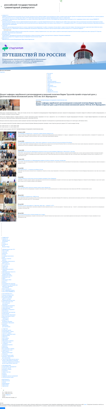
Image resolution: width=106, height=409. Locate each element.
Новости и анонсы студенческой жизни (28, 27)
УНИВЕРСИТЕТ (5, 237)
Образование (15, 28)
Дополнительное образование (37, 23)
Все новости (50, 73)
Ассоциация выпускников (81, 16)
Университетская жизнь (52, 91)
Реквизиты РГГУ (68, 28)
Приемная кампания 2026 (8, 21)
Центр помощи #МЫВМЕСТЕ (93, 19)
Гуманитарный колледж (97, 21)
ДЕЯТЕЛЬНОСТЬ (5, 379)
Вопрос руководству (69, 19)
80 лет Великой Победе (41, 16)
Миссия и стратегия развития (97, 16)
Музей (88, 16)
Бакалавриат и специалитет (8, 309)
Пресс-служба (60, 16)
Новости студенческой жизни (8, 334)
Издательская (31, 39)
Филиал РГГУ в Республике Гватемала (78, 23)
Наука (48, 83)
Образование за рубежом (43, 28)
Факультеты (54, 16)
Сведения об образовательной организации (12, 16)
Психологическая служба (78, 31)
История (65, 16)
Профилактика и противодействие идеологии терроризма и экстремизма (10, 286)
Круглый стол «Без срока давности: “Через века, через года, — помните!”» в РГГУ (36, 205)
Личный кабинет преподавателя (9, 35)
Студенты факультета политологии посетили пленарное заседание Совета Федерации (37, 178)
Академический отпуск (44, 31)
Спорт (48, 87)
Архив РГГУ (44, 19)
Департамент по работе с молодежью (45, 27)
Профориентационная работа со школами (33, 21)
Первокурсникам (15, 27)
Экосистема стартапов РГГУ (90, 31)
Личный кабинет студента (59, 27)
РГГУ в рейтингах (6, 17)
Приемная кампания (51, 81)
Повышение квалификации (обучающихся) (28, 28)
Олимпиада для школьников (8, 305)
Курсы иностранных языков (50, 23)
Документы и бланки (30, 35)
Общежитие (17, 31)
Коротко (49, 77)
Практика (99, 31)
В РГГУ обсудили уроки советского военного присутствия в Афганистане (34, 187)
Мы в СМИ (49, 80)
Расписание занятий (6, 27)
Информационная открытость (57, 17)
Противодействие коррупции (57, 19)
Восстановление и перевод (33, 31)
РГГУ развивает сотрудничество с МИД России (28, 196)
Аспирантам (69, 31)
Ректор (23, 16)
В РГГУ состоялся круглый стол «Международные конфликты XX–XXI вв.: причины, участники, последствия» (42, 160)
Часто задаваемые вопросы (80, 19)
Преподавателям (6, 34)
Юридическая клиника (7, 275)
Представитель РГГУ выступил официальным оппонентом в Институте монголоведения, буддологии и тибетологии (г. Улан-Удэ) (46, 151)
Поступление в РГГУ (6, 20)
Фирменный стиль (24, 19)
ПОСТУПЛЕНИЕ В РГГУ (7, 293)
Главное (49, 74)
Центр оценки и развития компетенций (58, 31)
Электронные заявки (36, 19)
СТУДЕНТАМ (5, 328)
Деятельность (5, 38)
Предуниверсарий (6, 23)
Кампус (30, 19)
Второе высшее (27, 23)
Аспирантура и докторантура (16, 23)
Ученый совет (19, 17)
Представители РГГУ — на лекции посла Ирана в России (30, 169)
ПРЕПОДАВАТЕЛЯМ (6, 365)
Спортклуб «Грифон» (70, 27)
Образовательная (6, 39)
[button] (8, 57)
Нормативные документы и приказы (42, 17)
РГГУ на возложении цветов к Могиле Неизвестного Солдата (31, 214)
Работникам (31, 17)
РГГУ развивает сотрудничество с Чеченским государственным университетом (35, 133)
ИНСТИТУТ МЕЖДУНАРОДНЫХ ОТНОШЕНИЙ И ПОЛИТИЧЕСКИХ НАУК (51, 100)
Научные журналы (72, 16)
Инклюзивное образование (93, 23)
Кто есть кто (13, 17)
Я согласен (2, 408)
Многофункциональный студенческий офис (84, 27)
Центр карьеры (5, 338)
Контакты (49, 19)
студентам (4, 25)
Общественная (24, 39)
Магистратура (5, 310)
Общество (49, 89)
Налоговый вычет (7, 29)
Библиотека (96, 27)
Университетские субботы (61, 21)
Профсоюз (56, 35)
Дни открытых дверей (19, 21)
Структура (48, 16)
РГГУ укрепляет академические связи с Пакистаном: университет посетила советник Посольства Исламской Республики (45, 142)
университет (5, 15)
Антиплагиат (38, 35)
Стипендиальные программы (8, 31)
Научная (12, 39)
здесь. (85, 404)
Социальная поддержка (78, 28)
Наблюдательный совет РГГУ (8, 249)
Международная (17, 39)
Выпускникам (24, 31)
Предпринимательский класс (49, 21)
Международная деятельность (54, 82)
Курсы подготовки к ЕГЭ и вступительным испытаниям (80, 21)
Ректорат (27, 16)
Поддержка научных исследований (22, 36)
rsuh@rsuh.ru (8, 394)
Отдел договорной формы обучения (57, 28)
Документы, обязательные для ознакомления (12, 32)
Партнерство (50, 90)
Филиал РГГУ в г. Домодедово (63, 23)
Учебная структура (45, 35)
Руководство (32, 16)
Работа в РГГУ (25, 17)
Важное (49, 78)
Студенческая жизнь (51, 86)
